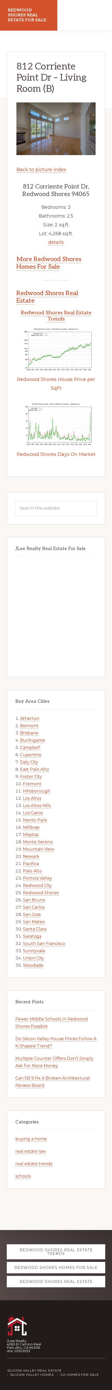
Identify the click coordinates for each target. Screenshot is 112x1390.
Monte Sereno (38, 841)
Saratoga (32, 936)
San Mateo (34, 921)
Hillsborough (36, 791)
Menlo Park (35, 820)
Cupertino (30, 754)
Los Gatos (33, 812)
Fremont (32, 783)
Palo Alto (32, 870)
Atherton (29, 718)
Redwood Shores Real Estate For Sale (27, 15)
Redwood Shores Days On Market (56, 454)
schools (23, 1176)
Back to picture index (41, 169)
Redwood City (37, 885)
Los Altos (32, 798)
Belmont (29, 725)
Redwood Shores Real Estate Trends (56, 316)
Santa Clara (34, 929)
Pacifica (31, 863)
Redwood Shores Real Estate (47, 296)
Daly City (29, 762)
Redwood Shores (41, 892)
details (56, 242)
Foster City (31, 776)
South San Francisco (44, 943)
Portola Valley (37, 878)
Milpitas (31, 834)
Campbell (30, 747)
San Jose (32, 914)
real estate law (30, 1151)
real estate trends (33, 1163)
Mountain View (38, 849)
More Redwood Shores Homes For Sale (48, 262)
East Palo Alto (34, 769)
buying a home (31, 1138)
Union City (33, 958)
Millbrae (31, 827)
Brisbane (29, 733)
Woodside (33, 965)
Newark (31, 856)
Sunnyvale (34, 950)
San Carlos (34, 907)
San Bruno (34, 900)
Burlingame (32, 740)
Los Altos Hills (37, 805)
